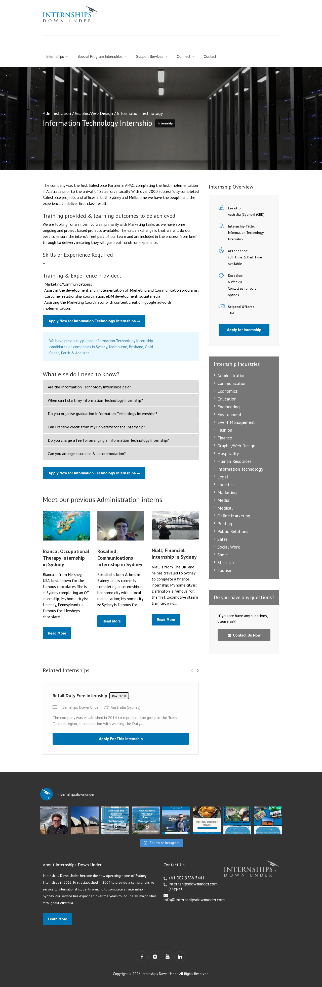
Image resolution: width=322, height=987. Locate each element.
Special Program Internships (100, 56)
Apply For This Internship (121, 738)
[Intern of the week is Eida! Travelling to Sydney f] (85, 820)
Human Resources (234, 461)
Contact (210, 56)
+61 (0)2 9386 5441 (186, 878)
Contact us (235, 288)
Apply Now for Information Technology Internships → (94, 320)
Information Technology (140, 113)
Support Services (149, 56)
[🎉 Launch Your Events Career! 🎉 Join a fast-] (146, 820)
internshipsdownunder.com (193, 884)
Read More (57, 633)
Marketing (227, 492)
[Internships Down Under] (70, 14)
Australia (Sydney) (125, 707)
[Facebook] (142, 956)
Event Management (236, 422)
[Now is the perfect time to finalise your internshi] (176, 820)
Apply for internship (244, 329)
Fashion (224, 430)
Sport (222, 555)
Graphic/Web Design (94, 113)
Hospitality (228, 453)
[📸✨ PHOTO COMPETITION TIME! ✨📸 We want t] (268, 820)
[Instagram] (154, 956)
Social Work (228, 547)
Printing (224, 523)
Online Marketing (233, 516)
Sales (222, 539)
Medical (225, 508)
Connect (183, 56)
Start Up (225, 562)
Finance (224, 438)
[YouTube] (167, 956)
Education (226, 399)
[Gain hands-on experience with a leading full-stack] (115, 820)
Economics (227, 391)
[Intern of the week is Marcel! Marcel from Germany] (54, 820)
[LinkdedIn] (179, 956)
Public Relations (232, 531)
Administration (57, 113)
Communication (232, 383)
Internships (55, 56)
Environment (229, 414)
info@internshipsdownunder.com (194, 900)
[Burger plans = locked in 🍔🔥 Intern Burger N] (207, 820)
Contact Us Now (246, 635)
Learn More (57, 918)
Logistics (225, 484)
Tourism (224, 570)
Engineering (228, 407)
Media (223, 500)
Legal (222, 477)
